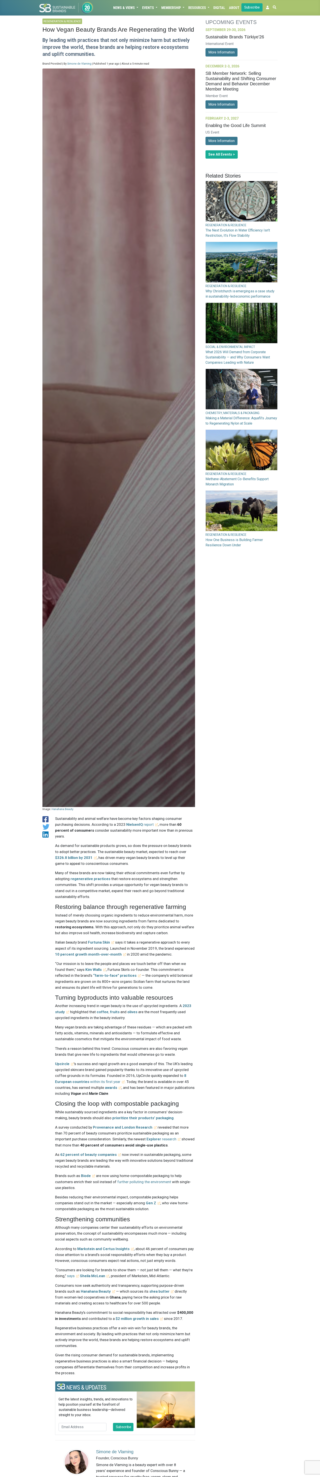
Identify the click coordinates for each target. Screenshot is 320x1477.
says (71, 1276)
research (161, 1139)
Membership (171, 8)
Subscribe (252, 7)
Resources (197, 8)
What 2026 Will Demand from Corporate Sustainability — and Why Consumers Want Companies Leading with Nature (237, 357)
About (234, 8)
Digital (219, 8)
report (140, 824)
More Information (221, 52)
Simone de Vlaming (79, 63)
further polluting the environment (144, 1182)
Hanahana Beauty (62, 809)
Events (148, 8)
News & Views (124, 8)
